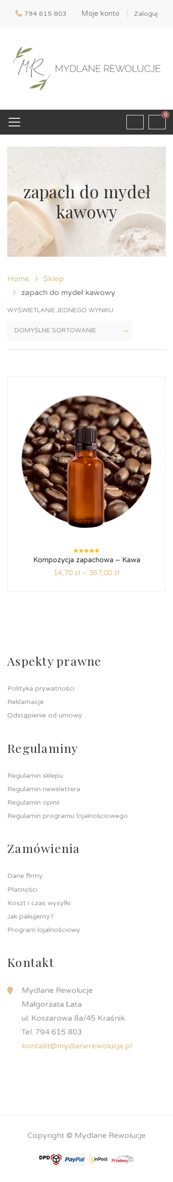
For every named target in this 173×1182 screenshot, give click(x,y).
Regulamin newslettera (43, 789)
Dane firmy (25, 876)
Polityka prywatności (40, 688)
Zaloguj (146, 14)
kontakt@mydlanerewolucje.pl (77, 1046)
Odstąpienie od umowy (44, 715)
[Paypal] (74, 1159)
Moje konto (100, 13)
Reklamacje (25, 702)
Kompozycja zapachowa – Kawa (86, 560)
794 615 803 (45, 14)
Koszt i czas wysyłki (39, 903)
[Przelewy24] (122, 1159)
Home (18, 279)
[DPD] (50, 1159)
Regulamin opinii (33, 802)
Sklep (53, 279)
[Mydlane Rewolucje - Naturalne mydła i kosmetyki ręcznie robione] (86, 68)
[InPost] (98, 1159)
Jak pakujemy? (30, 916)
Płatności (22, 890)
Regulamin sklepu (35, 776)
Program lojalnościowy (43, 930)
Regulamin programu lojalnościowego (67, 816)
